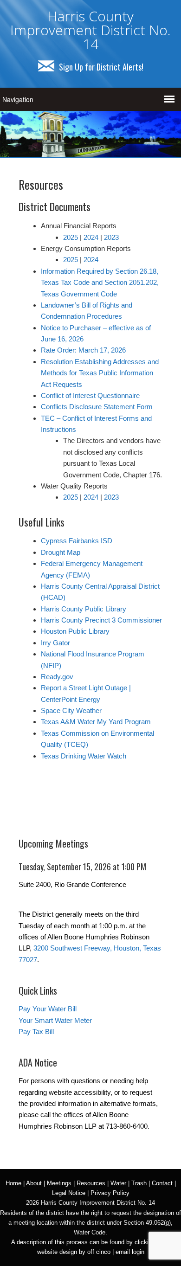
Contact (162, 1183)
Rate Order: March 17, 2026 (83, 350)
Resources (91, 1183)
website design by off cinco (73, 1251)
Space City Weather (71, 710)
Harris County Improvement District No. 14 (90, 29)
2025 (70, 237)
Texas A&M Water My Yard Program (96, 722)
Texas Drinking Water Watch (83, 756)
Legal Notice (68, 1192)
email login (130, 1251)
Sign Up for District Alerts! (101, 67)
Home (13, 1183)
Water (118, 1183)
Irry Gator (55, 643)
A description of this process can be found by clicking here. (90, 1242)
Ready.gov (57, 677)
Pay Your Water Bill (48, 1009)
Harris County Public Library (83, 609)
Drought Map (60, 552)
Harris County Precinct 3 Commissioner (101, 620)
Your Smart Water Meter (55, 1020)
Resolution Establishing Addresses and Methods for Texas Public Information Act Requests (100, 373)
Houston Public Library (75, 631)
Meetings (59, 1183)
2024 (91, 237)
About (34, 1183)
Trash (139, 1183)
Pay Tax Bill (36, 1031)
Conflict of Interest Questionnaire (90, 395)
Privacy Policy (109, 1192)
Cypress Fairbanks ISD (76, 541)
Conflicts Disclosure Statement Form (97, 407)
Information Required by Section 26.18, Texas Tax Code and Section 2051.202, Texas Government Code (100, 282)
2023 (111, 237)
